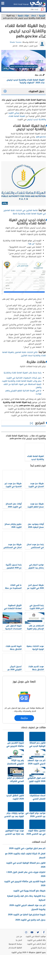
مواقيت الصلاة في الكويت (36, 936)
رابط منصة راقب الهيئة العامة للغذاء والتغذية (22, 372)
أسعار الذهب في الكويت (36, 944)
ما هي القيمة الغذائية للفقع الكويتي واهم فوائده (23, 392)
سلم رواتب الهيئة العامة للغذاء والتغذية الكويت (21, 381)
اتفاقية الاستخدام (15, 947)
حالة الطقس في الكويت (36, 940)
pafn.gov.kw (41, 137)
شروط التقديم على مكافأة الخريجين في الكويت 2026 (24, 883)
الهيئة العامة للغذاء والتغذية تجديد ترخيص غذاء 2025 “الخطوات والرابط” (25, 81)
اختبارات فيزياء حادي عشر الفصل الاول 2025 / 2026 (25, 874)
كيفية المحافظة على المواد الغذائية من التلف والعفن (22, 385)
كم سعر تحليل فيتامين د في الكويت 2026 (27, 848)
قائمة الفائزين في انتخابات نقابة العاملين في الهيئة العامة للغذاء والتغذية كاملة (24, 212)
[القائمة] (2, 3)
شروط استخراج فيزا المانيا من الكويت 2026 (26, 914)
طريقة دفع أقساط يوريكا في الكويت (29, 891)
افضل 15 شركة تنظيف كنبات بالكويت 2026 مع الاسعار (25, 856)
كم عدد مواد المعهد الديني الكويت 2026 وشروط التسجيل (27, 907)
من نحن (19, 936)
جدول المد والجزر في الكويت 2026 (30, 920)
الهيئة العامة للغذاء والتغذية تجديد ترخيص (27, 117)
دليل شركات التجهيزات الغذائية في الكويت (23, 378)
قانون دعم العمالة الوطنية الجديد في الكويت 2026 (25, 865)
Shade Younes (15, 42)
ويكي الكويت (14, 113)
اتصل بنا (19, 940)
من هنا (31, 243)
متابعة (24, 718)
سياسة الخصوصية (15, 944)
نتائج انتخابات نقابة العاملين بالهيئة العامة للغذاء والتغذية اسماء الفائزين (24, 353)
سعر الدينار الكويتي (38, 947)
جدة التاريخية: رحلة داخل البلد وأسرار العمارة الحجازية (26, 898)
